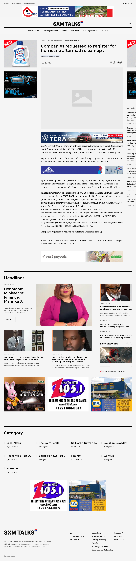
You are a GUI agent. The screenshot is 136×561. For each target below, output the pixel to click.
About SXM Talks (16, 3)
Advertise (6, 3)
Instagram (118, 536)
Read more (11, 319)
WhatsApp (118, 540)
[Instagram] (128, 3)
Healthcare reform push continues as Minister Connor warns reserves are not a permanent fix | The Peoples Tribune (115, 308)
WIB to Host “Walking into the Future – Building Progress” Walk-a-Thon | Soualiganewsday (116, 325)
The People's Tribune (100, 546)
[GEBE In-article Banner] (82, 170)
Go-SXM (105, 31)
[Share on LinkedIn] (121, 62)
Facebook (117, 533)
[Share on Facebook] (114, 62)
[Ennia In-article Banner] (82, 256)
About (72, 533)
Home (43, 41)
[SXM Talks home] (68, 23)
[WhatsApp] (131, 3)
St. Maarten (74, 540)
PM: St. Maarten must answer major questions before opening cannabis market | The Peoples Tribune (116, 336)
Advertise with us (77, 536)
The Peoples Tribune (90, 31)
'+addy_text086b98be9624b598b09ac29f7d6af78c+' (67, 226)
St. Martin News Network (55, 41)
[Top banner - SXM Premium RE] (68, 11)
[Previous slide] (127, 343)
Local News (96, 533)
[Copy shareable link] (111, 62)
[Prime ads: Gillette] (20, 84)
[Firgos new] (111, 394)
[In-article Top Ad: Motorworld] (82, 137)
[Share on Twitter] (118, 62)
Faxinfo (64, 31)
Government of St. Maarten (102, 550)
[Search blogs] (123, 3)
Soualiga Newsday (51, 31)
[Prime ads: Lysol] (20, 54)
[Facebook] (126, 3)
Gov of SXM (75, 31)
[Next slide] (131, 343)
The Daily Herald (34, 31)
